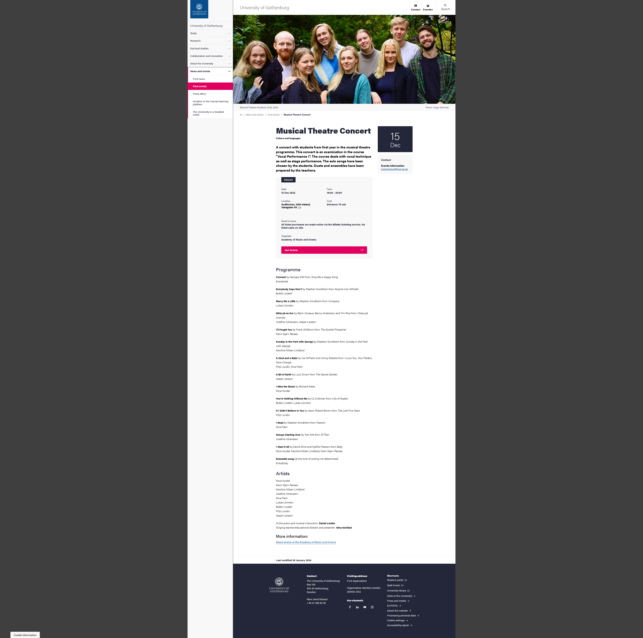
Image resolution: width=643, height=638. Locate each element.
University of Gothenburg (206, 25)
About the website (397, 610)
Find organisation (357, 580)
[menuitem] (416, 7)
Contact (415, 9)
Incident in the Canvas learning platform (210, 102)
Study (193, 33)
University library (399, 590)
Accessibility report (398, 625)
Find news (199, 79)
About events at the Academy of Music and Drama (306, 542)
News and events (200, 71)
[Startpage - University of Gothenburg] (210, 11)
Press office (199, 93)
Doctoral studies (199, 48)
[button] (445, 7)
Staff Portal (395, 585)
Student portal (397, 580)
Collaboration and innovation (206, 56)
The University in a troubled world (208, 113)
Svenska (428, 9)
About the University (201, 63)
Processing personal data (401, 615)
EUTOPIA (392, 605)
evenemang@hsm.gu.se (394, 169)
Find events (199, 86)
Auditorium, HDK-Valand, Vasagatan (295, 206)
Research (195, 40)
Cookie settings (396, 620)
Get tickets (291, 250)
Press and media (397, 600)
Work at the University (400, 595)
